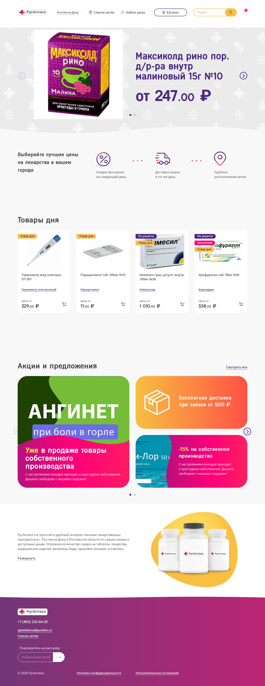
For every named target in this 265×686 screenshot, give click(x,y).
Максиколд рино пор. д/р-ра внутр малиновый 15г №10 (182, 66)
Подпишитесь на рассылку (40, 648)
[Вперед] (243, 76)
